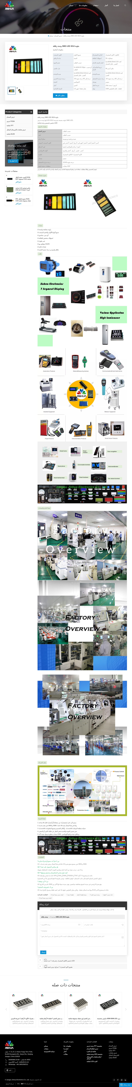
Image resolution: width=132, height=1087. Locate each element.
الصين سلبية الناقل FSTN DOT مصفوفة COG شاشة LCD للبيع (23, 178)
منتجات (95, 5)
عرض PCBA (11, 121)
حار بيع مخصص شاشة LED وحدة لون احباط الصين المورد (109, 1018)
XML (18, 1084)
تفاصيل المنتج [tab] (42, 112)
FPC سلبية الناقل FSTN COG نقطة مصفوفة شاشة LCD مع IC (23, 200)
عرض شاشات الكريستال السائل (16, 130)
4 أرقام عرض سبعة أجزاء (57, 895)
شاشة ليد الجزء (91, 1051)
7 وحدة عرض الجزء (94, 895)
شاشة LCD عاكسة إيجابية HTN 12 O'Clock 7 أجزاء (23, 189)
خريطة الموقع (10, 1084)
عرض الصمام (11, 117)
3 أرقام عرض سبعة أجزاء (45, 898)
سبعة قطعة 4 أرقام (81, 895)
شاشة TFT (10, 125)
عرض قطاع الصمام (92, 1049)
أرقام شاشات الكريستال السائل (94, 1057)
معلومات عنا (83, 5)
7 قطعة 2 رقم (70, 895)
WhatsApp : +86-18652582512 (18, 1064)
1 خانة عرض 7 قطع (108, 895)
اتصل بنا (116, 5)
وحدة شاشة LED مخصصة (94, 1054)
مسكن (71, 5)
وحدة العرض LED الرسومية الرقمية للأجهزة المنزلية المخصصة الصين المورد (80, 1018)
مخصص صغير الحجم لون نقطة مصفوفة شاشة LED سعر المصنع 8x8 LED (23, 1018)
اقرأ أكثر (18, 182)
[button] (126, 1009)
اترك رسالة (127, 1085)
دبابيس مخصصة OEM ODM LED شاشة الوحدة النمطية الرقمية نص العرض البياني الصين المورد (52, 1018)
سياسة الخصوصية (49, 1051)
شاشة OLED (11, 134)
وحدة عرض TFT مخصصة (94, 1046)
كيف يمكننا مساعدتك (17, 145)
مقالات (66, 1054)
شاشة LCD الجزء (92, 1061)
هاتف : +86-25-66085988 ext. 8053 (19, 1059)
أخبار (106, 5)
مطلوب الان (61, 95)
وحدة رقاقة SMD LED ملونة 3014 (55, 917)
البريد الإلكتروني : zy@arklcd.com (19, 1062)
